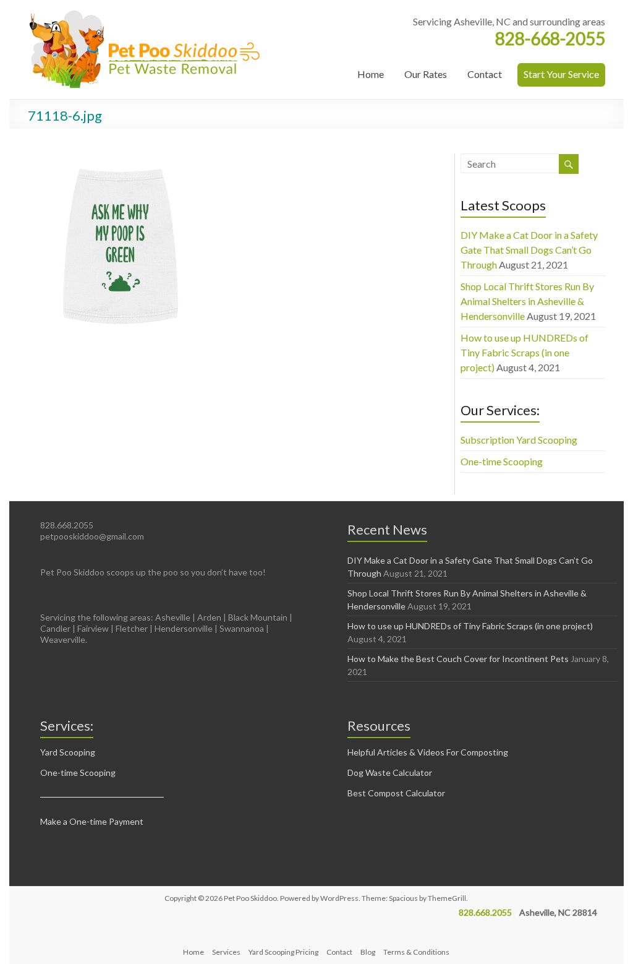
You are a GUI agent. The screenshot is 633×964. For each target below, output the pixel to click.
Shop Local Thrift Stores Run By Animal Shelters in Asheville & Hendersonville (527, 301)
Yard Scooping (67, 752)
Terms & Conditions (416, 952)
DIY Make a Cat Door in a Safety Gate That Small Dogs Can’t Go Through (529, 249)
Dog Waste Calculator (389, 772)
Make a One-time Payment (91, 821)
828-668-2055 (550, 38)
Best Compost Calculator (396, 793)
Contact (484, 74)
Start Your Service (561, 74)
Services (226, 952)
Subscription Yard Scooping (519, 439)
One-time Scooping (502, 461)
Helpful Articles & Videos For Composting (427, 752)
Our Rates (425, 74)
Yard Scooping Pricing (283, 952)
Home (370, 74)
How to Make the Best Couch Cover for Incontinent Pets (458, 658)
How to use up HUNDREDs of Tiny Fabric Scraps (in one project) (524, 352)
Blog (367, 952)
